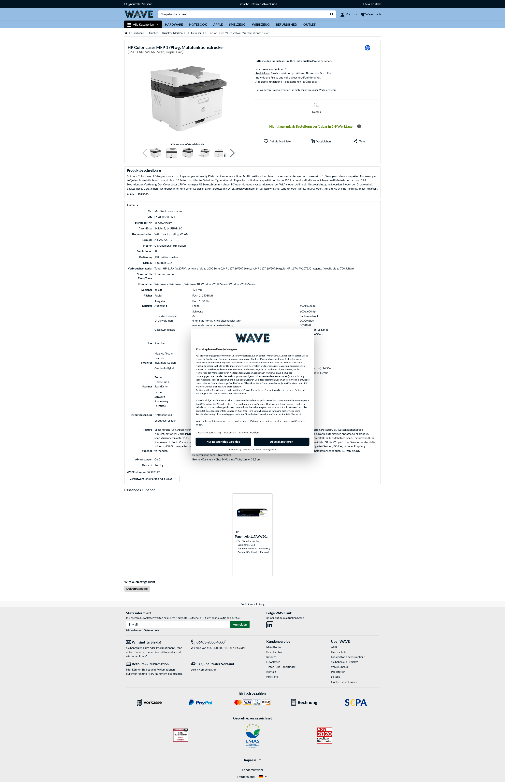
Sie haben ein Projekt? (344, 661)
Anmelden (240, 624)
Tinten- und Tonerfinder (281, 666)
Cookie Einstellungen (344, 682)
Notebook (198, 24)
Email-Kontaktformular (161, 652)
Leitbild (335, 676)
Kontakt (271, 671)
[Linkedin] (269, 624)
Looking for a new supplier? (348, 657)
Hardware (174, 24)
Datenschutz (151, 630)
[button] (144, 153)
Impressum (252, 760)
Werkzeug (261, 24)
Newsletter (273, 661)
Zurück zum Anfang (252, 604)
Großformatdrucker (137, 588)
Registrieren (262, 73)
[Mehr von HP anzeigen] (367, 50)
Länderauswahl (252, 770)
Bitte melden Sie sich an (269, 61)
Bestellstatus (274, 652)
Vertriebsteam (328, 90)
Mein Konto (273, 647)
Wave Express (339, 666)
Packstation (338, 671)
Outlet (309, 24)
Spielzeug (237, 24)
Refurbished (286, 24)
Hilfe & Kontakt (371, 4)
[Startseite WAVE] (138, 14)
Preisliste (272, 676)
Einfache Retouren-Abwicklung (257, 4)
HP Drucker (194, 33)
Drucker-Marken (172, 33)
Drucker (153, 33)
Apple (218, 24)
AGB (334, 647)
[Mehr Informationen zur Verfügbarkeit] (359, 126)
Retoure (271, 657)
